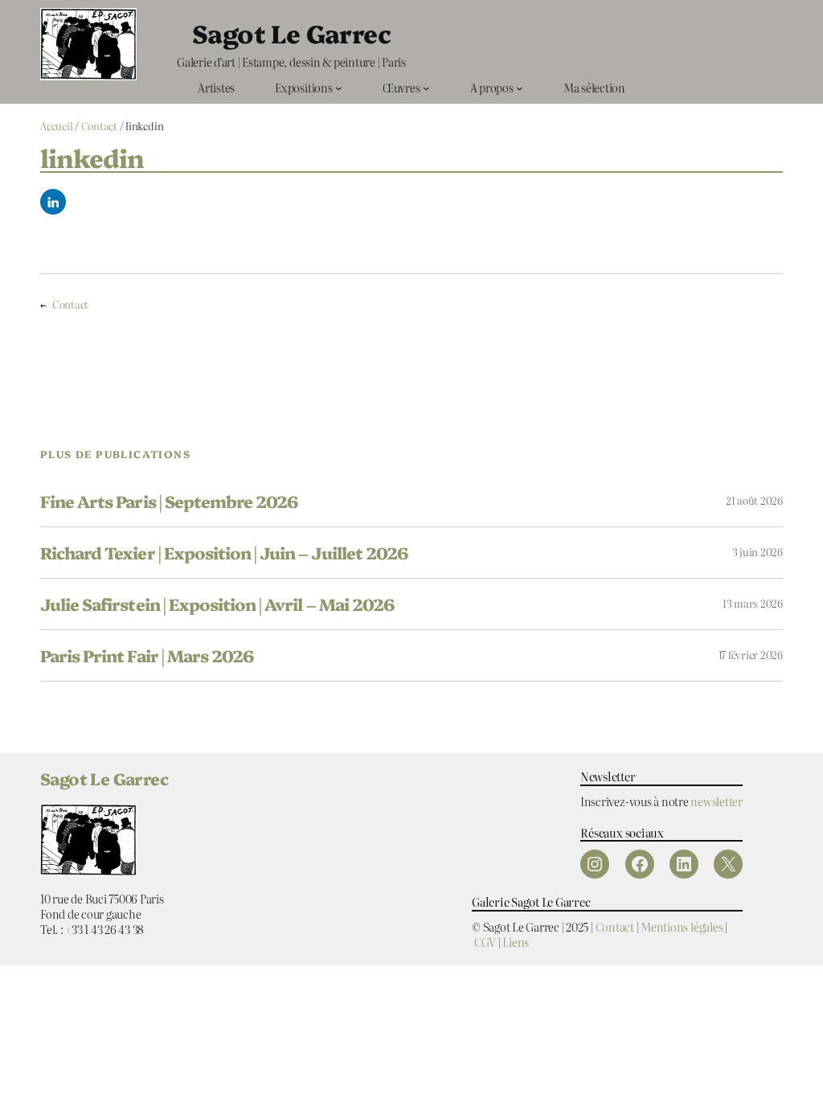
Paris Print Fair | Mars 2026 (146, 655)
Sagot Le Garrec (291, 32)
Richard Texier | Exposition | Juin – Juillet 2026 (223, 552)
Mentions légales (682, 926)
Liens (515, 941)
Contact (99, 125)
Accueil (56, 125)
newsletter (716, 801)
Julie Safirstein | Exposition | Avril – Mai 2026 (217, 604)
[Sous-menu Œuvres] (426, 88)
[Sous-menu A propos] (519, 88)
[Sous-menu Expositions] (338, 88)
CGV (485, 941)
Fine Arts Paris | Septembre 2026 (168, 501)
